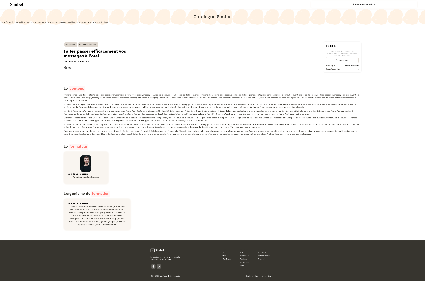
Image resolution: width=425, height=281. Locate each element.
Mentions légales (266, 276)
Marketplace (244, 262)
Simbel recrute (264, 255)
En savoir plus (342, 60)
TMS (224, 252)
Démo (242, 265)
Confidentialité (252, 276)
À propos (262, 252)
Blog (241, 252)
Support (261, 259)
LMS (224, 255)
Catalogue (226, 259)
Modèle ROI (244, 255)
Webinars (243, 259)
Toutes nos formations (364, 4)
